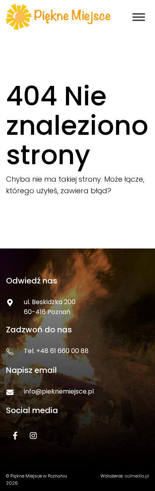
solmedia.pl (136, 476)
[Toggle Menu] (138, 17)
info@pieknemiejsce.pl (59, 391)
